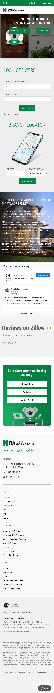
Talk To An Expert (9, 502)
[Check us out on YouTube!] (18, 450)
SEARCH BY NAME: (11, 94)
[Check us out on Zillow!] (28, 450)
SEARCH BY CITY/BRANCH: (15, 82)
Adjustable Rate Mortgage (12, 531)
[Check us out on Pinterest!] (14, 450)
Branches (6, 510)
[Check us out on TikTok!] (25, 450)
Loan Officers (7, 506)
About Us (6, 568)
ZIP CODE (10, 169)
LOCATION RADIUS (35, 169)
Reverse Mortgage (9, 551)
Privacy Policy (26, 613)
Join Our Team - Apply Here (12, 588)
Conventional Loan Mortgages (13, 535)
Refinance (6, 547)
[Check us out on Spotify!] (32, 450)
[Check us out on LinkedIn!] (21, 450)
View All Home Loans (10, 555)
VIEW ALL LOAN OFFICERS (16, 115)
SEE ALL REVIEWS (27, 336)
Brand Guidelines (8, 572)
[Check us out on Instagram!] (11, 450)
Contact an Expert (19, 30)
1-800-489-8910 (13, 471)
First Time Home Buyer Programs (14, 539)
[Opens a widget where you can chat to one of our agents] (44, 688)
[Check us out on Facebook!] (4, 450)
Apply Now (47, 3)
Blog (4, 514)
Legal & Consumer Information (14, 618)
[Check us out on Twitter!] (7, 450)
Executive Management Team (13, 580)
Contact (5, 576)
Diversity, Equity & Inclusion (12, 584)
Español (5, 518)
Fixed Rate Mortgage (10, 543)
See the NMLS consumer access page (16, 632)
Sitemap (5, 613)
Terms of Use (15, 613)
